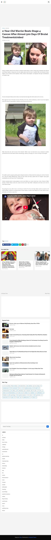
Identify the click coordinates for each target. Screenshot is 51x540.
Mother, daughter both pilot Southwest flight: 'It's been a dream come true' (42, 263)
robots (31, 395)
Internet (7, 28)
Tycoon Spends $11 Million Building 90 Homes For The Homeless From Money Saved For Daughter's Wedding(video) (28, 341)
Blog (21, 537)
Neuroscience (12, 392)
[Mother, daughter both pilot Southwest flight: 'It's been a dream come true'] (42, 256)
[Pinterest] (23, 244)
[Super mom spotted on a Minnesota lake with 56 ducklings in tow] (5, 364)
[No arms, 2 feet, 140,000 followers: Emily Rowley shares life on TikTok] (5, 325)
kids (36, 390)
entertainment (6, 388)
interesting (22, 390)
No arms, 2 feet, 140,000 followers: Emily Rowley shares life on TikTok (24, 323)
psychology (13, 395)
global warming (29, 388)
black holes (23, 385)
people (33, 392)
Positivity (6, 395)
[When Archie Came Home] (5, 359)
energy (39, 385)
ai (4, 385)
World (34, 397)
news (20, 392)
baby (17, 385)
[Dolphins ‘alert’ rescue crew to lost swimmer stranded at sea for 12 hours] (5, 347)
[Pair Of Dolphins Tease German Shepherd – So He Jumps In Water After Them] (5, 370)
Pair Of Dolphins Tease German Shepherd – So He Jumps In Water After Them (26, 368)
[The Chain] (5, 331)
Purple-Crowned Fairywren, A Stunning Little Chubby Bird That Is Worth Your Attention (28, 334)
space (13, 397)
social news (6, 397)
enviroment (15, 388)
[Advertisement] (25, 15)
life (41, 390)
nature (5, 392)
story (19, 397)
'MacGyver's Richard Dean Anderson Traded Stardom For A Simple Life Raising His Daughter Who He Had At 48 (27, 375)
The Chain (11, 329)
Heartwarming (6, 390)
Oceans (27, 392)
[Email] (25, 244)
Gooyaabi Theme (32, 537)
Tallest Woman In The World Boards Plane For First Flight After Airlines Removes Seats (28, 351)
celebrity (32, 385)
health (37, 388)
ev (22, 388)
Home (3, 28)
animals (10, 385)
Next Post (47, 293)
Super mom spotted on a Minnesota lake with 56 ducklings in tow (23, 362)
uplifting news (26, 397)
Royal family (38, 395)
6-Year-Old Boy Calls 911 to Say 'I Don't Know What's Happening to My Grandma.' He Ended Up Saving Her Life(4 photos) (8, 264)
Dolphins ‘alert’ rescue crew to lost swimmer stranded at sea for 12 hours (25, 346)
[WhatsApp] (20, 244)
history (14, 390)
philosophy (40, 392)
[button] (1, 2)
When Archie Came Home (15, 357)
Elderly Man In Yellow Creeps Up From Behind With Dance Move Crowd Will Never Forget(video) (25, 264)
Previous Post (5, 293)
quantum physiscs (23, 395)
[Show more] (28, 244)
